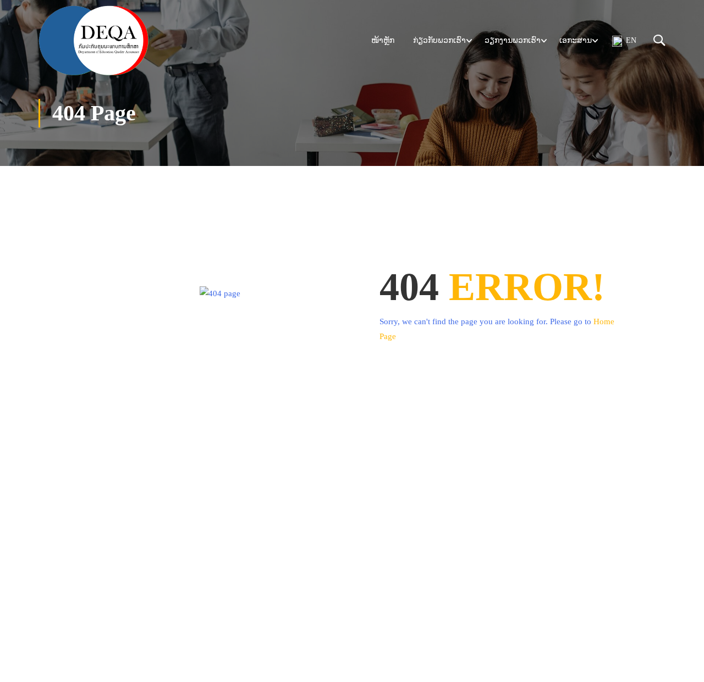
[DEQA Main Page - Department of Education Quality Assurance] (93, 40)
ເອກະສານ (575, 40)
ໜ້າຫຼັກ (382, 40)
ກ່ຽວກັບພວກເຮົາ (439, 40)
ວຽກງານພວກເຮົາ (513, 40)
